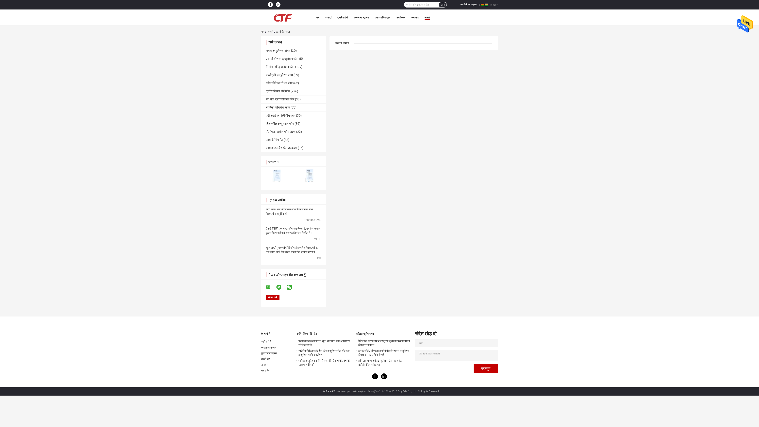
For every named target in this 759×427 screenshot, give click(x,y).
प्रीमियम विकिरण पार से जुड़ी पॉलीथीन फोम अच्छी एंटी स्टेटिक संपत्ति (324, 343)
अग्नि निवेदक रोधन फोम (279, 83)
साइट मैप (265, 370)
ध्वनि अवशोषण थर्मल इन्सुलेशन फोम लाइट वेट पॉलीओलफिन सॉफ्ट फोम (380, 362)
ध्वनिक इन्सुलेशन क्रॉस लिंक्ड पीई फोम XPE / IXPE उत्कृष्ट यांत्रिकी (324, 362)
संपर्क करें (400, 17)
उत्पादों (328, 17)
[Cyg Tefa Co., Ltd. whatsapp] (281, 287)
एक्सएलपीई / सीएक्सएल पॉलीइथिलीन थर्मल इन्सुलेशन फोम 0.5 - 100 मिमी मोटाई (383, 352)
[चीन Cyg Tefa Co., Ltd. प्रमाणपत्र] (277, 176)
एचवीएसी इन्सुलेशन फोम (279, 75)
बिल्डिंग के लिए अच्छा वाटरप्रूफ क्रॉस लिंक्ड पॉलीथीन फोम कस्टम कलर (384, 343)
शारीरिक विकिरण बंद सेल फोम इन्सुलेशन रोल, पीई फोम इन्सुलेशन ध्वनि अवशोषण (324, 352)
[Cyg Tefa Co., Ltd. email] (271, 287)
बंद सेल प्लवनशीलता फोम (280, 99)
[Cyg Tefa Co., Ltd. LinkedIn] (278, 4)
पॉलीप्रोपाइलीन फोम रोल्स (280, 132)
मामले (270, 31)
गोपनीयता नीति (329, 391)
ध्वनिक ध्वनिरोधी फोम (278, 107)
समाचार (415, 17)
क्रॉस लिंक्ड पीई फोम (278, 91)
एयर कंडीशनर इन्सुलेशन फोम (282, 59)
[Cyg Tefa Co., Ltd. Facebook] (270, 4)
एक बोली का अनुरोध (468, 4)
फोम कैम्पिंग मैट (274, 140)
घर (317, 17)
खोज (443, 4)
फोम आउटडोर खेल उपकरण (281, 148)
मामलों (427, 17)
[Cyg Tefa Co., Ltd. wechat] (292, 287)
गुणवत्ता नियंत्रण (383, 17)
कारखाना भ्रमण (361, 17)
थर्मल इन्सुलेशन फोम (277, 51)
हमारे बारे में (342, 17)
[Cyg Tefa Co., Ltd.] (282, 17)
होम (262, 31)
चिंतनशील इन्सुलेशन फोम (280, 124)
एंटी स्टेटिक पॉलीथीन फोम (280, 115)
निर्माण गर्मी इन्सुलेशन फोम (280, 67)
